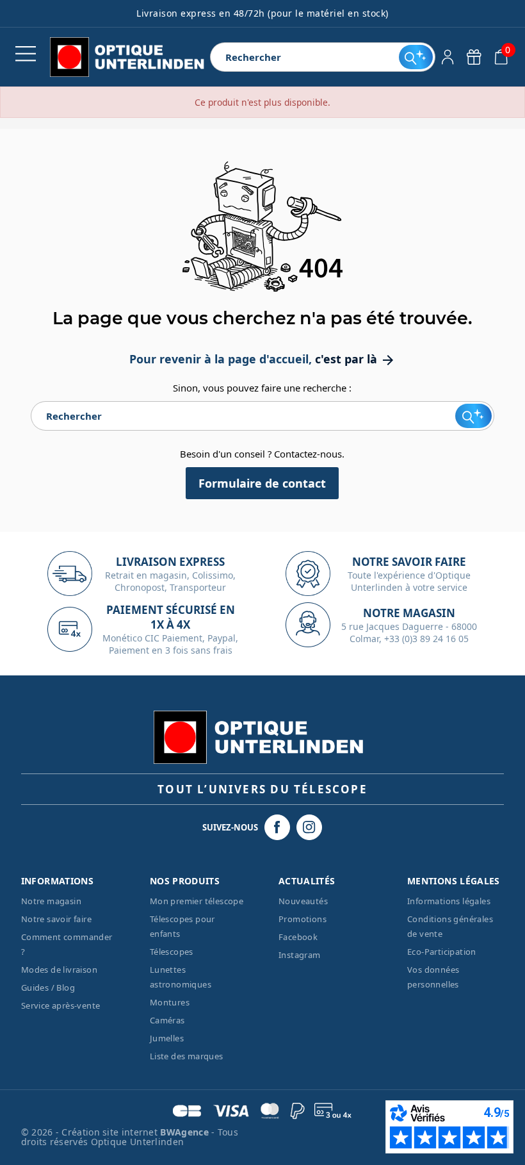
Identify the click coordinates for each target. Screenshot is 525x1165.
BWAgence (185, 1132)
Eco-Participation (441, 951)
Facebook (298, 937)
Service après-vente (61, 1005)
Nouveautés (303, 901)
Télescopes (171, 951)
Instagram (300, 955)
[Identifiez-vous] (447, 57)
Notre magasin (51, 901)
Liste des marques (186, 1056)
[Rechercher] (415, 57)
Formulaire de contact (262, 483)
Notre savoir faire (56, 919)
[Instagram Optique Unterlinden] (309, 827)
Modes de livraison (59, 969)
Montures (170, 1002)
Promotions (303, 919)
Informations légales (448, 901)
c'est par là (355, 359)
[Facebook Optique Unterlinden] (277, 827)
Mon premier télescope (196, 901)
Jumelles (167, 1038)
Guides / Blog (48, 987)
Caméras (167, 1020)
